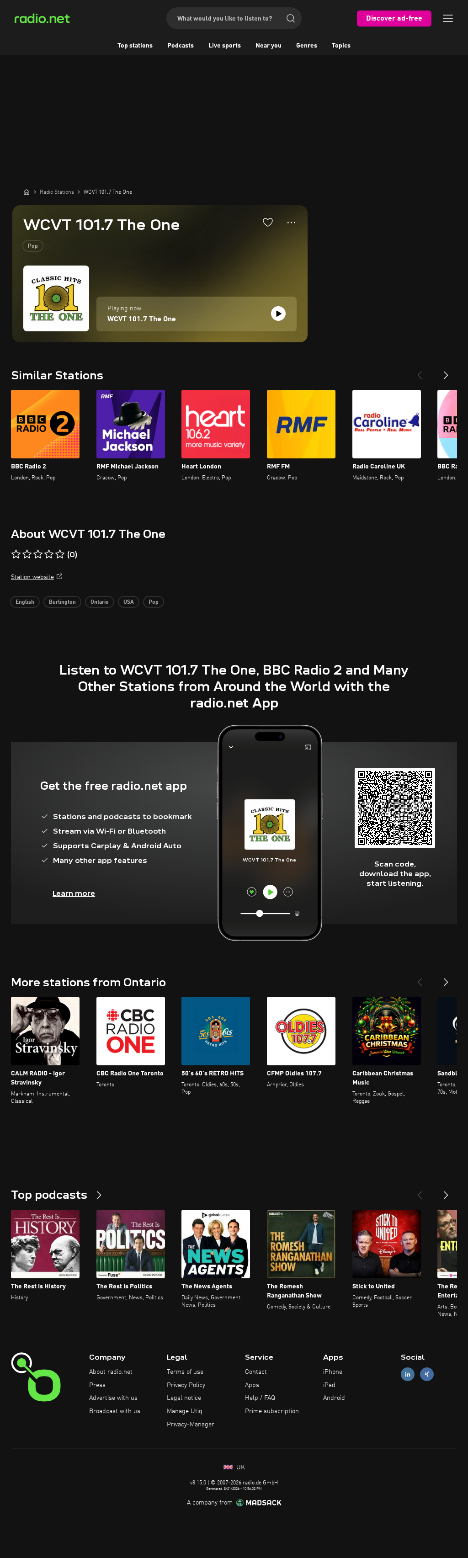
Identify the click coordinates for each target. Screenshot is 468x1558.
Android (334, 1398)
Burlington (62, 602)
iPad (329, 1385)
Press (97, 1385)
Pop (33, 246)
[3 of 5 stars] (37, 554)
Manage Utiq (184, 1411)
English (25, 602)
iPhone (332, 1372)
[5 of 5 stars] (59, 554)
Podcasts (180, 46)
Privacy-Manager (190, 1424)
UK (239, 1467)
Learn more (74, 893)
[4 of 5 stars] (48, 554)
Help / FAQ (260, 1398)
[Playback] (278, 313)
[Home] (26, 192)
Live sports (224, 46)
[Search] (290, 18)
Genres (306, 46)
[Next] (446, 372)
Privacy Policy (186, 1385)
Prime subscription (272, 1411)
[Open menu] (447, 18)
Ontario (99, 602)
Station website (32, 577)
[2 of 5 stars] (26, 554)
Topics (341, 46)
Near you (268, 46)
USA (128, 602)
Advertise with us (113, 1398)
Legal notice (184, 1398)
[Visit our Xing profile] (427, 1374)
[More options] (291, 222)
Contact (256, 1372)
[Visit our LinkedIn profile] (407, 1374)
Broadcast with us (114, 1411)
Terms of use (185, 1372)
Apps (252, 1385)
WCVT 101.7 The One (141, 319)
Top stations (135, 46)
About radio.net (111, 1372)
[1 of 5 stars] (16, 554)
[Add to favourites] (268, 222)
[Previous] (420, 372)
